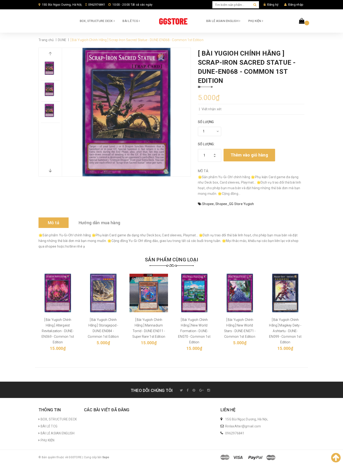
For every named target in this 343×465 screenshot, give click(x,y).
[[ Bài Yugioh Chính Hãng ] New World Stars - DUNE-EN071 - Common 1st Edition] (239, 293)
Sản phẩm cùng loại (171, 260)
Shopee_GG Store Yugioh (234, 204)
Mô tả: (203, 171)
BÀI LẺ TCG (130, 21)
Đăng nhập (295, 4)
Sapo (105, 457)
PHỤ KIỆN (255, 21)
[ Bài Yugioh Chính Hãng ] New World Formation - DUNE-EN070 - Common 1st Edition (194, 331)
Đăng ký (273, 4)
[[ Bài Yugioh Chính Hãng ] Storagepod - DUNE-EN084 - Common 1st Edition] (103, 293)
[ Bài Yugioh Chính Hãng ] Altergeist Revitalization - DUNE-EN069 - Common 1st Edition (58, 331)
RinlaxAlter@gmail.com (243, 426)
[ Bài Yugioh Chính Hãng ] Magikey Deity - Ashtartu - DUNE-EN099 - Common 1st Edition (285, 331)
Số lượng (206, 122)
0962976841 (96, 4)
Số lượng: (206, 144)
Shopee (208, 204)
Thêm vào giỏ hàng (249, 155)
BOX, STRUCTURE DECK (97, 21)
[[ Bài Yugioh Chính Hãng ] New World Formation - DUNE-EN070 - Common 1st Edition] (194, 293)
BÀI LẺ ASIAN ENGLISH (222, 21)
